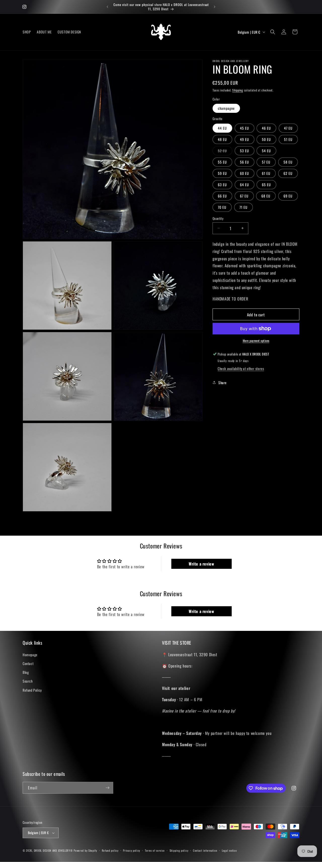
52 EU (225, 151)
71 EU (243, 207)
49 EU (244, 139)
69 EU (288, 195)
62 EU (288, 173)
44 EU (222, 127)
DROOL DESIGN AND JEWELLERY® (53, 850)
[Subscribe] (107, 788)
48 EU (222, 139)
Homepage (30, 654)
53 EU (244, 150)
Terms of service (155, 850)
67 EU (244, 195)
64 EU (244, 184)
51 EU (288, 139)
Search (28, 681)
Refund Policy (32, 690)
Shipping (237, 90)
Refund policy (110, 850)
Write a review (201, 564)
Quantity (218, 218)
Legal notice (229, 850)
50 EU (266, 139)
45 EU (244, 127)
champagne (226, 108)
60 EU (244, 173)
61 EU (266, 173)
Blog (26, 672)
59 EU (222, 173)
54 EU (266, 150)
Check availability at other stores (241, 368)
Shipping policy (179, 850)
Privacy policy (131, 850)
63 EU (222, 184)
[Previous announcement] (107, 7)
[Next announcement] (214, 7)
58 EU (288, 161)
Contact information (205, 850)
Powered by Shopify (85, 850)
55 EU (222, 161)
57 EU (266, 161)
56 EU (244, 161)
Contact (28, 663)
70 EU (222, 207)
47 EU (288, 127)
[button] (272, 31)
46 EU (266, 127)
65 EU (266, 184)
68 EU (265, 195)
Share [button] (222, 382)
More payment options (256, 340)
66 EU (222, 195)
